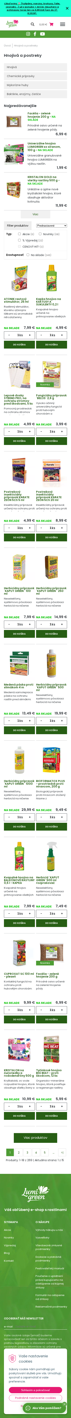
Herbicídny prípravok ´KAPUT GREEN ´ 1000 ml (19, 783)
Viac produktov (35, 1137)
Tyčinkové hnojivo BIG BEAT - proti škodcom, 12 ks (49, 1073)
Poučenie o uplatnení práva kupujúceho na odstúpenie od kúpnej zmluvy (50, 1281)
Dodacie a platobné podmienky (48, 1259)
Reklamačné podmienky (51, 1307)
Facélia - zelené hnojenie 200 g (39, 115)
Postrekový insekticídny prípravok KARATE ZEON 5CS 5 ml (16, 496)
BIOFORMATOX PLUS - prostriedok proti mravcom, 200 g (50, 783)
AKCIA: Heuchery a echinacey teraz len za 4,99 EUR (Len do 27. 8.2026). (33, 10)
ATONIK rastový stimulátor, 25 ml (16, 300)
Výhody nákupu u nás (49, 1230)
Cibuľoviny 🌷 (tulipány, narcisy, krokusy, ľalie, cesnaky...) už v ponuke (32, 5)
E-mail (8, 1326)
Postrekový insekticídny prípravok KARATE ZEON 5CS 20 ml (49, 496)
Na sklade (41, 255)
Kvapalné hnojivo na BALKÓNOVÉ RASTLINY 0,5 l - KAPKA (19, 880)
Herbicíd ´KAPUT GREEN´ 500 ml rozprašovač (47, 880)
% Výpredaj (32, 240)
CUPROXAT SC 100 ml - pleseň (19, 975)
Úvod (7, 45)
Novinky (51, 234)
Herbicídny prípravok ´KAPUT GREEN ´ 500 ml (51, 687)
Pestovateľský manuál (50, 1268)
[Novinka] (51, 374)
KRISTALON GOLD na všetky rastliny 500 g (43, 178)
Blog (7, 1253)
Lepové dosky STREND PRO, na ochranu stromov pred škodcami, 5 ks (18, 399)
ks (21, 335)
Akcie (28, 234)
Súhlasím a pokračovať (35, 1390)
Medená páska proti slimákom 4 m (18, 686)
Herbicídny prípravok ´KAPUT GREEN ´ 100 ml (19, 591)
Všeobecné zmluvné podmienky (49, 1247)
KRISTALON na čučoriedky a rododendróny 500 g (19, 1073)
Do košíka (19, 344)
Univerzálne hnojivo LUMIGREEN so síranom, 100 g (44, 146)
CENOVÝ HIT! (33, 247)
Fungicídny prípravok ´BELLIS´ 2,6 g (51, 396)
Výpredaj (10, 1245)
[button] (64, 1404)
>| (62, 1153)
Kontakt (9, 1261)
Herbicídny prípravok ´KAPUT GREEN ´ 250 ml (51, 591)
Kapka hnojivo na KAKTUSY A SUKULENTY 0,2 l (48, 301)
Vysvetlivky (42, 1237)
